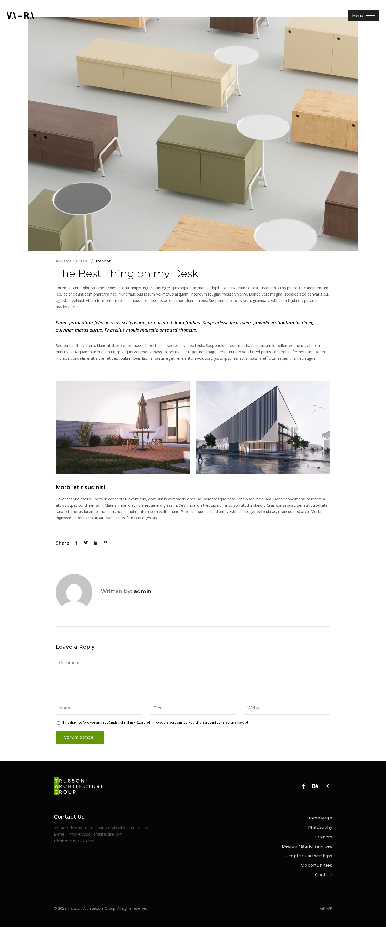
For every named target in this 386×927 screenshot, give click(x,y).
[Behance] (315, 786)
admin (143, 591)
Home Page (319, 817)
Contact (323, 874)
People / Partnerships (308, 855)
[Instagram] (327, 786)
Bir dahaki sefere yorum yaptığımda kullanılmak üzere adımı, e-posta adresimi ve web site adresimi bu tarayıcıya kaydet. (155, 723)
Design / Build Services (307, 846)
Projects (323, 836)
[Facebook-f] (303, 786)
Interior (103, 261)
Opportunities (316, 865)
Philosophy (320, 827)
